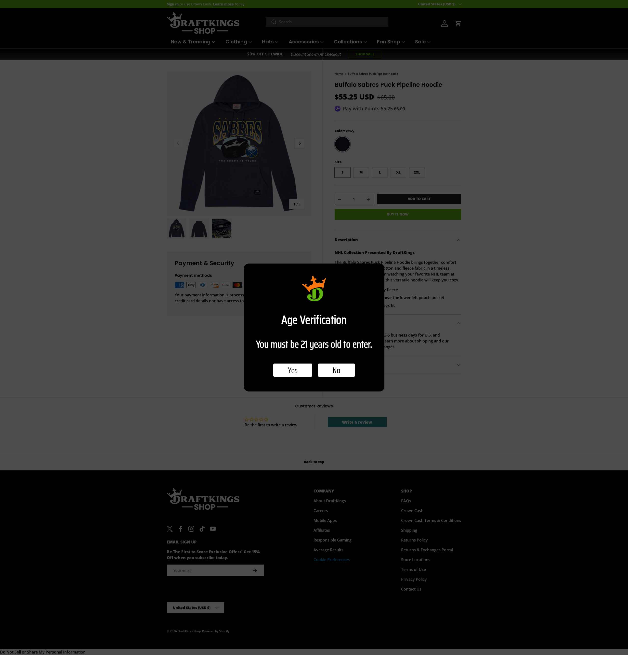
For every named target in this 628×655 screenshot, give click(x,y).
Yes (293, 370)
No (336, 370)
